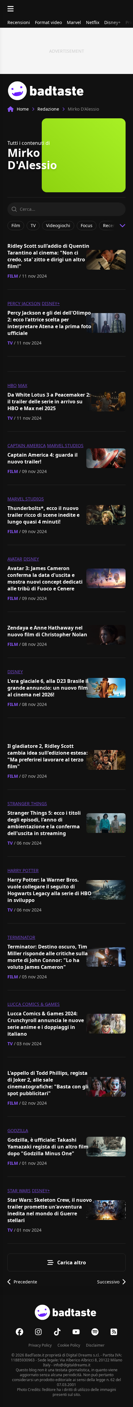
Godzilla (17, 1130)
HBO (12, 385)
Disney (31, 559)
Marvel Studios (65, 445)
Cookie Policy (69, 1345)
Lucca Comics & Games (33, 1004)
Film (12, 276)
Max (22, 385)
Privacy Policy (40, 1345)
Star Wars (19, 1190)
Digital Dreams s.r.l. (83, 1355)
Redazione (48, 109)
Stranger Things (27, 803)
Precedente (25, 1282)
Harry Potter (23, 870)
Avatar (14, 559)
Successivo (108, 1282)
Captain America (26, 445)
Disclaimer (95, 1345)
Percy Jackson (24, 303)
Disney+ (51, 303)
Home (23, 109)
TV (10, 343)
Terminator (21, 937)
